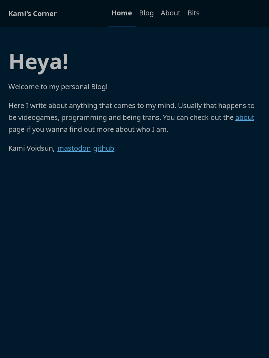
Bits (193, 12)
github (103, 148)
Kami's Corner (32, 13)
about (244, 117)
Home (121, 12)
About (170, 12)
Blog (146, 12)
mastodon (74, 148)
